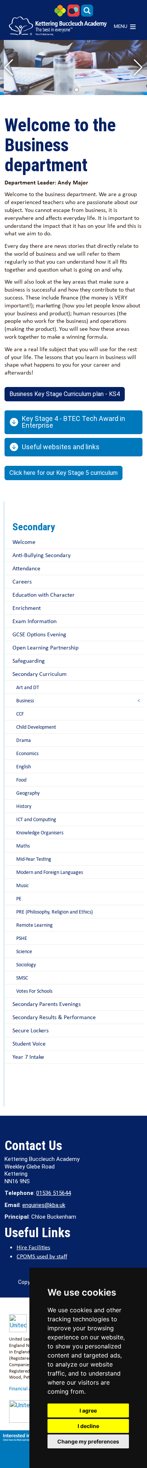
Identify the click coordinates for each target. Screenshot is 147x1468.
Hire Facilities (33, 1247)
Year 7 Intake (28, 1057)
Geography (28, 792)
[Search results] (87, 10)
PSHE (21, 938)
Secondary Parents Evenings (46, 1004)
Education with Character (43, 595)
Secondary (33, 527)
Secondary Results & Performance (54, 1017)
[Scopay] (73, 10)
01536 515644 (53, 1193)
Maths (23, 845)
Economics (27, 753)
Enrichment (26, 608)
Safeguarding (28, 661)
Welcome (23, 542)
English (23, 766)
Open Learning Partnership (45, 647)
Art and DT (27, 687)
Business (25, 700)
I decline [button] (88, 1426)
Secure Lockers (30, 1030)
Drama (23, 740)
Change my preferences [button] (88, 1441)
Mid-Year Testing (33, 858)
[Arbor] (60, 10)
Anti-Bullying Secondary (41, 555)
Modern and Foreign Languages (49, 872)
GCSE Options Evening (39, 634)
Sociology (26, 964)
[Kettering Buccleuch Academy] (58, 26)
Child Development (36, 726)
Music (22, 885)
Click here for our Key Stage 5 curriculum (63, 472)
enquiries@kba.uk (43, 1205)
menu (120, 26)
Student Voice (29, 1043)
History (23, 806)
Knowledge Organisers (39, 832)
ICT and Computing (36, 819)
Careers (22, 581)
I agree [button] (88, 1410)
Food (21, 779)
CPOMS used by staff (42, 1256)
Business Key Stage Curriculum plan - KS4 (64, 394)
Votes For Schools (34, 990)
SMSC (22, 977)
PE (18, 898)
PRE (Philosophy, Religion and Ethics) (54, 911)
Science (24, 951)
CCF (20, 713)
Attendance (26, 568)
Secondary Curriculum (39, 674)
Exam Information (34, 621)
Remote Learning (34, 924)
